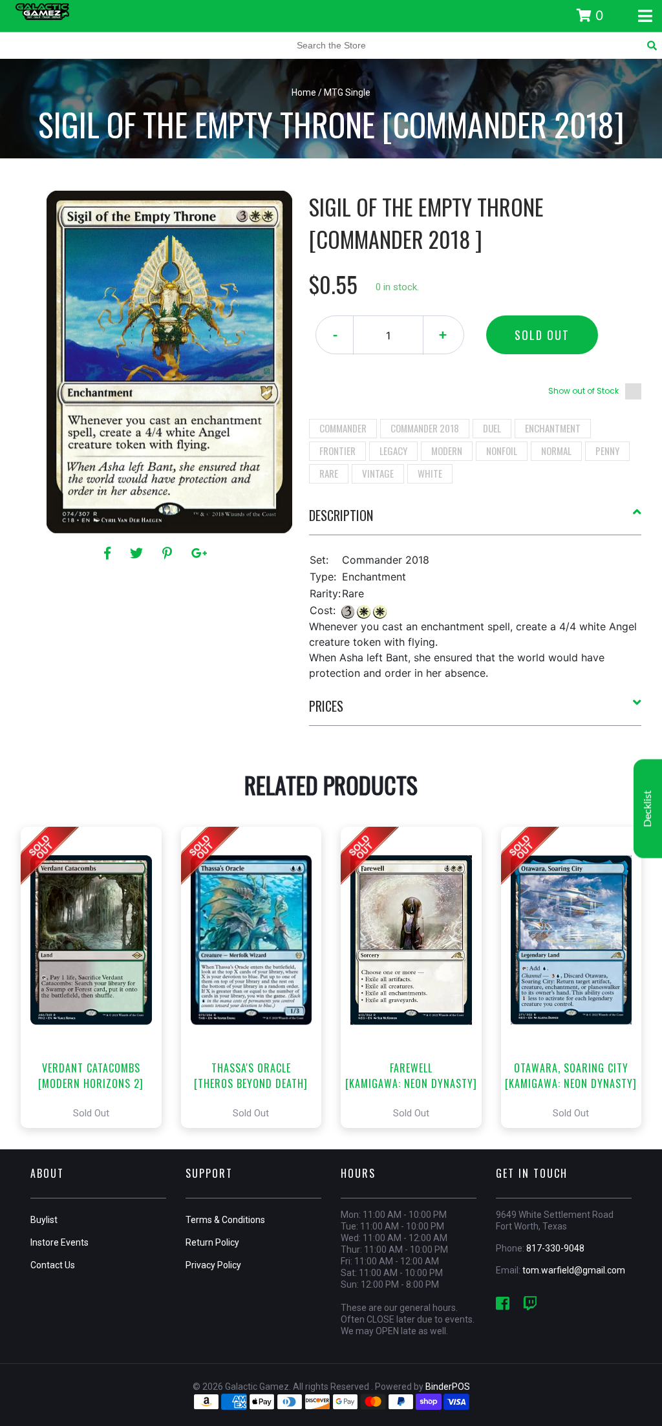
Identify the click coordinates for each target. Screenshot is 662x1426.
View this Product (97, 977)
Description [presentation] (341, 515)
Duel (492, 428)
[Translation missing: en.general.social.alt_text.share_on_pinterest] (169, 553)
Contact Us (52, 1265)
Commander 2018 (424, 428)
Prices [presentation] (326, 706)
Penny (607, 450)
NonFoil (501, 450)
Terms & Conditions (225, 1220)
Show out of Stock (583, 390)
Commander (343, 428)
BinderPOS (447, 1386)
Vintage (378, 473)
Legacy (393, 450)
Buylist (44, 1220)
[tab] (475, 520)
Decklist (648, 809)
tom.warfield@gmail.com (573, 1270)
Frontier (337, 450)
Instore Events (59, 1242)
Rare (328, 473)
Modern (446, 450)
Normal (556, 450)
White (430, 473)
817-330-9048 (555, 1248)
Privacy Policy (213, 1265)
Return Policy (212, 1242)
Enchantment (553, 428)
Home (304, 92)
